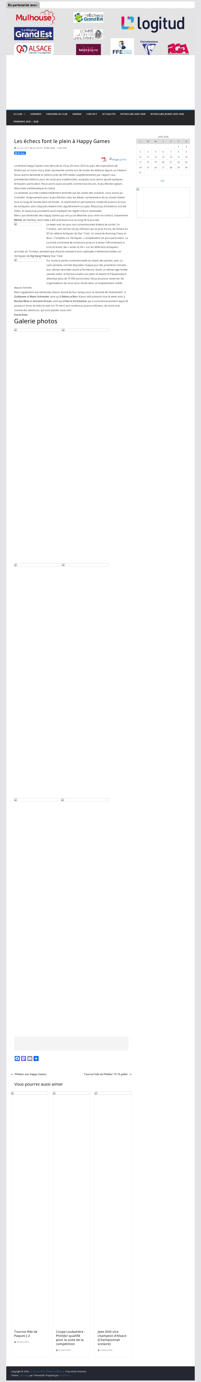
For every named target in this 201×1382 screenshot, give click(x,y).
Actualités (108, 113)
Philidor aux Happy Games (30, 1074)
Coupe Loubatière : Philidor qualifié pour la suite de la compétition (70, 1338)
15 (178, 156)
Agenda (76, 113)
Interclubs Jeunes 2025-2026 (167, 113)
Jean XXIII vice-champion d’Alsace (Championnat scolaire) (112, 1338)
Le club (18, 113)
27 (163, 167)
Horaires (35, 113)
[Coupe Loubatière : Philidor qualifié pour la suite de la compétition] (71, 1093)
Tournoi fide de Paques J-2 (25, 1334)
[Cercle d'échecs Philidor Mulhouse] (100, 3)
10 (140, 156)
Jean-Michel (38, 148)
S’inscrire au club (56, 113)
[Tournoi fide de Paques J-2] (29, 1093)
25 (148, 167)
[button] (23, 114)
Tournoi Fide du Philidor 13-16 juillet (106, 1074)
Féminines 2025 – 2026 (26, 121)
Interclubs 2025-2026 (132, 113)
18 (148, 162)
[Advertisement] (100, 86)
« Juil (162, 180)
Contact (91, 113)
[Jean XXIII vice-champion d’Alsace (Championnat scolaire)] (113, 1093)
